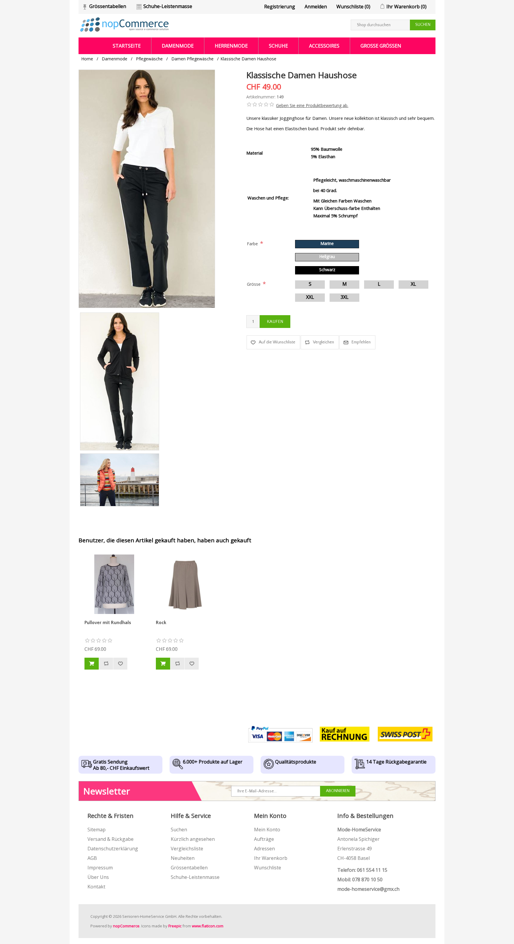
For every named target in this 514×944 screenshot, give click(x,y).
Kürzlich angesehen (193, 839)
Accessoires (324, 46)
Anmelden (316, 6)
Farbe (252, 243)
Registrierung (279, 6)
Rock (161, 622)
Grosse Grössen (381, 46)
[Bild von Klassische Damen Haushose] (119, 381)
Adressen (264, 848)
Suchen (179, 829)
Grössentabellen (107, 6)
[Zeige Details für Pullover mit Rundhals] (114, 584)
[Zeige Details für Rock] (185, 584)
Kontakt (96, 886)
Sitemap (96, 829)
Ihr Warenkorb (270, 858)
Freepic (174, 926)
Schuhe (278, 46)
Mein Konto (267, 829)
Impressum (100, 867)
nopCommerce (126, 926)
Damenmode (178, 46)
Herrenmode (231, 46)
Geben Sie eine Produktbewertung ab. (312, 105)
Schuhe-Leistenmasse (167, 6)
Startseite (127, 46)
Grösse (254, 284)
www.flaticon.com (207, 926)
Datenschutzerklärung (112, 848)
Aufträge (264, 839)
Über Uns (98, 877)
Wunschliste (267, 867)
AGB (92, 858)
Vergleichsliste (187, 848)
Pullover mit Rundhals (107, 622)
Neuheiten (183, 858)
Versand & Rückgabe (110, 839)
